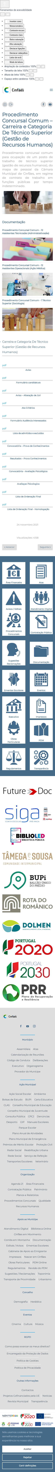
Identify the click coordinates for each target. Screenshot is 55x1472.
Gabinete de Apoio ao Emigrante (27, 1251)
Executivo (18, 1066)
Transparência (39, 1401)
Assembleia (23, 1049)
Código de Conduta (18, 1060)
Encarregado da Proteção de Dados (27, 1353)
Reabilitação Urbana (36, 1150)
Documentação (42, 1240)
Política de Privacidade (27, 1367)
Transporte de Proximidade (19, 1279)
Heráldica (36, 1301)
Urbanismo (44, 1279)
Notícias (47, 1395)
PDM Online (40, 1262)
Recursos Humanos (27, 1206)
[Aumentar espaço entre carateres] (41, 79)
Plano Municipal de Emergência (27, 1139)
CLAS (7, 1105)
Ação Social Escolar (20, 1094)
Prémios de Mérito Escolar (18, 1144)
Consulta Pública (15, 1116)
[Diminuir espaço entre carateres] (37, 79)
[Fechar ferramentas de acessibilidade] (8, 14)
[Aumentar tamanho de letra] (35, 70)
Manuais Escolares (38, 1122)
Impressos (15, 1256)
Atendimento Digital (16, 1228)
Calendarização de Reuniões (27, 1054)
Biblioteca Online (41, 1228)
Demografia (21, 1301)
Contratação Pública (19, 1189)
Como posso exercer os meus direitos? (27, 1346)
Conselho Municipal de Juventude (27, 1110)
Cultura (28, 1324)
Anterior (10, 547)
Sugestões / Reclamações (20, 1273)
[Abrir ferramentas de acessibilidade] (4, 4)
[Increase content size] (43, 66)
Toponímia (44, 1273)
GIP (22, 1122)
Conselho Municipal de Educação (32, 1105)
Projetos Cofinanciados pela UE (21, 1395)
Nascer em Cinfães (35, 1256)
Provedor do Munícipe (27, 1071)
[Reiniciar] (2, 14)
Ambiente (40, 1094)
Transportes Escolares (19, 1161)
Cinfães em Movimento (27, 1234)
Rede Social (14, 1155)
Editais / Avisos (14, 1245)
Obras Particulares (19, 1262)
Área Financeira (35, 1183)
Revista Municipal (18, 1401)
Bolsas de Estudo (12, 1099)
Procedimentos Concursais (20, 1200)
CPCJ (31, 1116)
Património (40, 1189)
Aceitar (27, 1449)
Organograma (35, 1066)
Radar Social (14, 1150)
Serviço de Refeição (35, 1155)
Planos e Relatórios (27, 1195)
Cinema (16, 1324)
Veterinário (41, 1161)
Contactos (28, 1390)
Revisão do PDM (37, 1268)
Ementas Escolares (37, 1245)
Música (39, 1324)
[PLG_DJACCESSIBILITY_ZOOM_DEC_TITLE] (38, 66)
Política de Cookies (28, 1360)
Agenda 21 (17, 1183)
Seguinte (44, 547)
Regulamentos (16, 1268)
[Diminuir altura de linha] (27, 74)
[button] (51, 90)
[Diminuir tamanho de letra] (31, 70)
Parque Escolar (27, 1127)
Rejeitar (27, 1457)
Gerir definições (27, 1465)
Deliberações (40, 1060)
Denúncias (43, 1116)
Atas (35, 1049)
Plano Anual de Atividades (27, 1133)
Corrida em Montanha (17, 1240)
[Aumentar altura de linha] (32, 74)
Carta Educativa (43, 1099)
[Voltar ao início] (13, 90)
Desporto (11, 1122)
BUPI (28, 1099)
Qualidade (45, 1200)
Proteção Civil (44, 1144)
